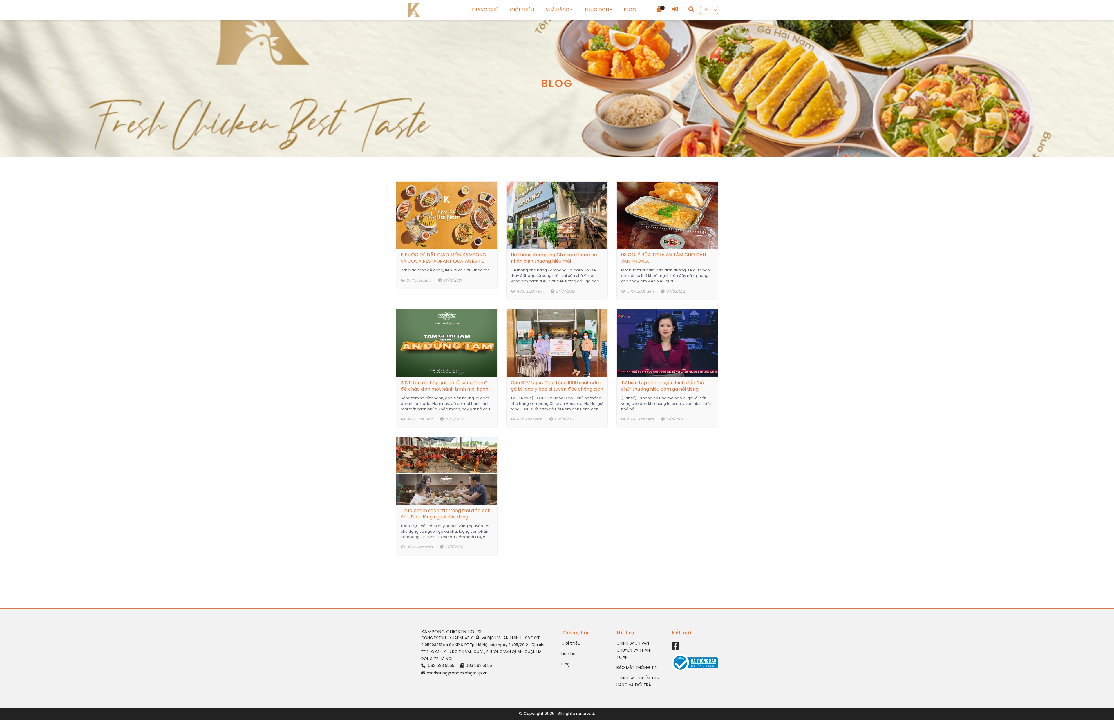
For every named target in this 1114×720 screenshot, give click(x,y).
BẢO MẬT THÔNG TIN (636, 668)
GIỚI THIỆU (522, 10)
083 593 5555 (440, 666)
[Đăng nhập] (675, 10)
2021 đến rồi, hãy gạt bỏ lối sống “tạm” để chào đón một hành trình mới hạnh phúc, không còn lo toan (444, 389)
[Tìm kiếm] (691, 10)
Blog (565, 664)
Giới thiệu (570, 643)
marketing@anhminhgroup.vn (457, 673)
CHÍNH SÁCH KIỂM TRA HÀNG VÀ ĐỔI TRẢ (637, 682)
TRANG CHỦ (484, 10)
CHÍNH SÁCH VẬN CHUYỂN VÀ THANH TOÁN (634, 650)
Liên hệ (568, 654)
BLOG (630, 10)
